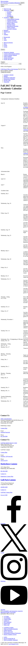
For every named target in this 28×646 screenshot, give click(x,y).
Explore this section (5, 72)
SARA (5, 637)
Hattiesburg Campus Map (7, 476)
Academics (6, 17)
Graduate (9, 14)
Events (5, 45)
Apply (5, 40)
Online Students (8, 56)
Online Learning (11, 27)
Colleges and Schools (12, 22)
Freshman (9, 12)
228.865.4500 (4, 487)
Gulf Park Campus (8, 480)
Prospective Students (9, 52)
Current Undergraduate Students (12, 53)
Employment (7, 623)
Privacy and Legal (8, 631)
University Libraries (12, 29)
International (10, 16)
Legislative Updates (8, 627)
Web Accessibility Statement (11, 640)
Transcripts (6, 82)
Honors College (11, 23)
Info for (2, 49)
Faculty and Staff (8, 59)
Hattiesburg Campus (9, 464)
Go (20, 4)
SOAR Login (7, 80)
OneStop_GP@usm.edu (7, 456)
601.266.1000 (4, 471)
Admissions (6, 10)
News (5, 44)
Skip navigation (4, 1)
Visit (5, 38)
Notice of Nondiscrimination (11, 629)
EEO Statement (7, 622)
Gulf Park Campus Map (6, 492)
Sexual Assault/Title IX (9, 638)
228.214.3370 (4, 460)
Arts (5, 33)
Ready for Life (7, 8)
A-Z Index (6, 616)
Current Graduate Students (10, 55)
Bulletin (6, 76)
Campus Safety (7, 619)
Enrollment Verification (9, 77)
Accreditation (7, 618)
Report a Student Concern (10, 634)
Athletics (6, 34)
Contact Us (3, 473)
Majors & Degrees (8, 42)
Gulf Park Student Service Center (9, 443)
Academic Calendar (8, 74)
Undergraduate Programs (13, 19)
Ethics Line (6, 625)
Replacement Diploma (9, 79)
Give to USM (4, 495)
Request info (7, 37)
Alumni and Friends (9, 58)
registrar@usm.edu (5, 432)
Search (2, 62)
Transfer (9, 13)
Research (6, 30)
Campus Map (4, 428)
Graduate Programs (11, 20)
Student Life (7, 31)
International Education (12, 26)
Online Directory (8, 630)
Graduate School (11, 24)
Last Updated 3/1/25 (13, 644)
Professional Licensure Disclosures (12, 633)
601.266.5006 (4, 436)
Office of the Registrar (12, 69)
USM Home (4, 69)
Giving (5, 46)
